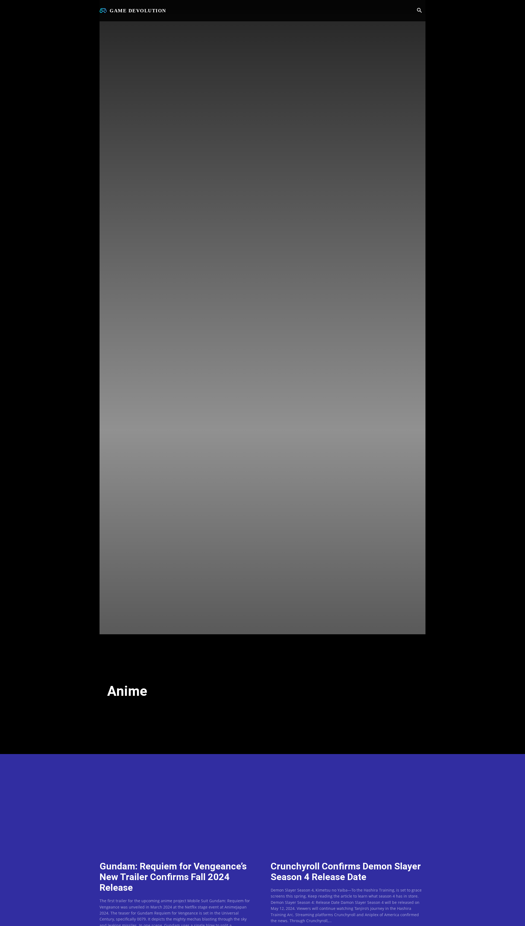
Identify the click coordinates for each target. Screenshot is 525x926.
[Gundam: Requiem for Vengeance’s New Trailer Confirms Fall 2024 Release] (177, 810)
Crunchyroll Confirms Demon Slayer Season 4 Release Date (346, 871)
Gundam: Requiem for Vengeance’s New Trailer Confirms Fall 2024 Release (173, 877)
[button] (419, 11)
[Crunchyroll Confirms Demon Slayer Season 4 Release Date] (348, 810)
